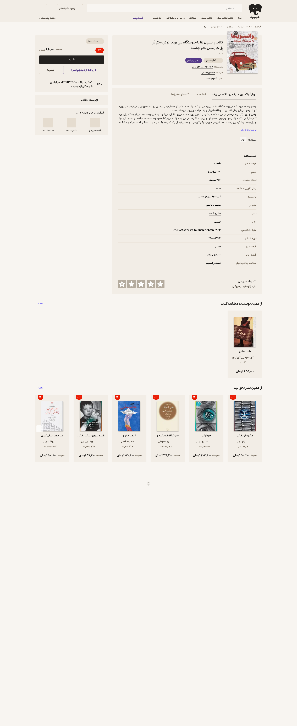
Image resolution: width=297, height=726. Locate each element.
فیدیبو (258, 26)
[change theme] (39, 8)
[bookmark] (128, 79)
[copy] (42, 84)
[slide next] (39, 428)
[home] (255, 11)
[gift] (136, 79)
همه (40, 304)
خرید (71, 59)
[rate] (160, 284)
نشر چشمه (211, 78)
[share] (144, 79)
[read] (48, 122)
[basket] (50, 8)
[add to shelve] (95, 122)
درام (205, 27)
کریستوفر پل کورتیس (202, 67)
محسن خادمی (208, 72)
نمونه (50, 70)
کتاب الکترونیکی (244, 26)
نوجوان (230, 26)
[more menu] (119, 79)
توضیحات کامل (248, 130)
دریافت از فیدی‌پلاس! (83, 70)
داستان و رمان (217, 26)
